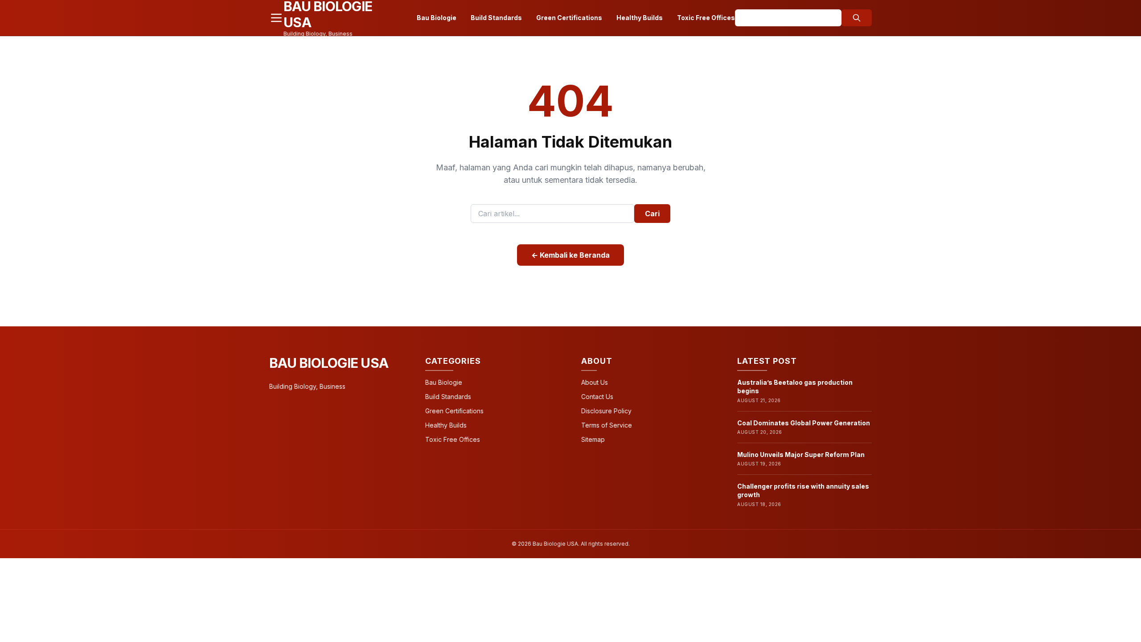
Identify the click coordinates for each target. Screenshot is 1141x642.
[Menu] (276, 18)
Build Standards (496, 17)
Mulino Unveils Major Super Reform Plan (801, 454)
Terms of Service (606, 425)
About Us (594, 382)
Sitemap (593, 439)
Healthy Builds (639, 17)
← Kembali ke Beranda (570, 255)
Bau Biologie (436, 17)
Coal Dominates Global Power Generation (803, 423)
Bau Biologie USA (328, 363)
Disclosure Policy (606, 411)
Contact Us (597, 396)
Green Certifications (569, 17)
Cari (652, 213)
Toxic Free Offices (706, 17)
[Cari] (856, 17)
